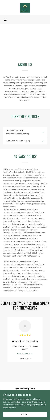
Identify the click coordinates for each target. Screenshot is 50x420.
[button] (5, 19)
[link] (25, 8)
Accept (25, 414)
